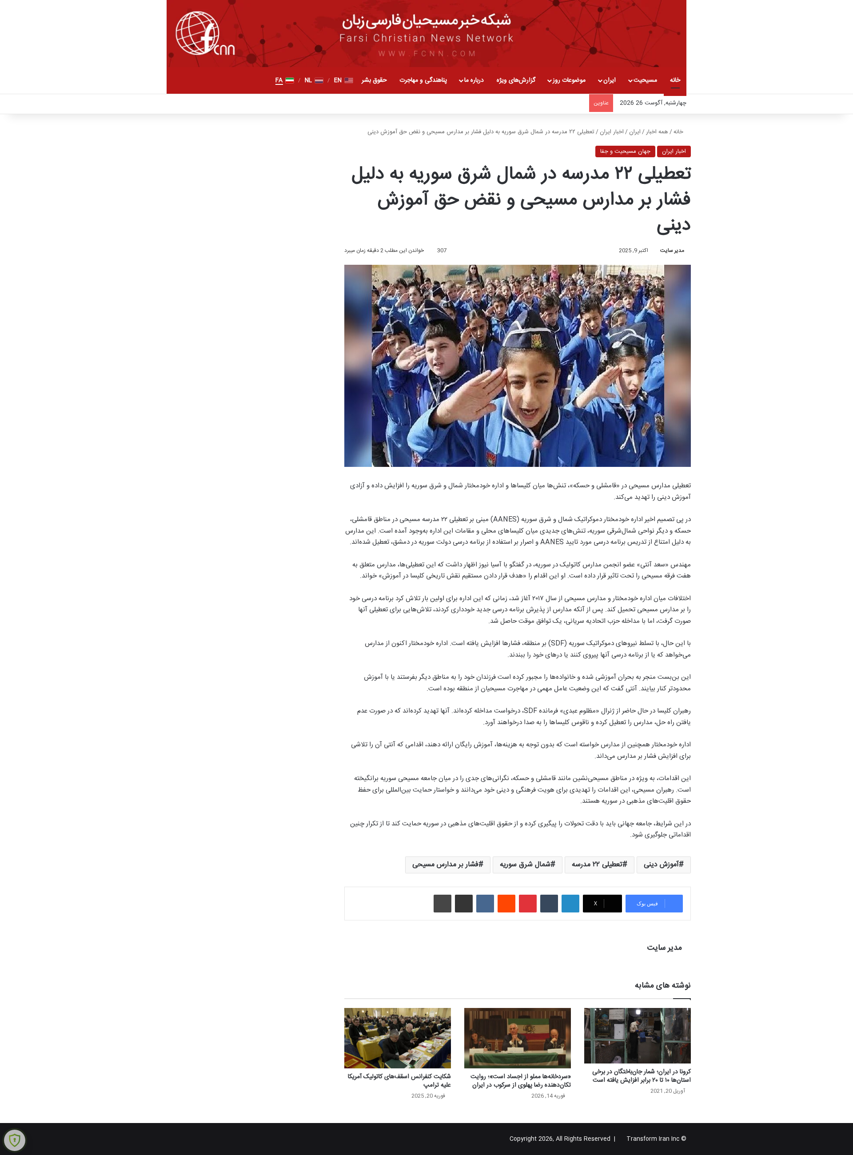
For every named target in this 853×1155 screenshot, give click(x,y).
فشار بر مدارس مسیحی (445, 865)
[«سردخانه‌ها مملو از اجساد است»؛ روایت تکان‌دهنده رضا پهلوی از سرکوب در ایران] (517, 1038)
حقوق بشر (374, 80)
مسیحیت (645, 80)
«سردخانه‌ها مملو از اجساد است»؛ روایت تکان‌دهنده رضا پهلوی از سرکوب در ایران (520, 1081)
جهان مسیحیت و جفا (625, 151)
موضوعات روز (569, 80)
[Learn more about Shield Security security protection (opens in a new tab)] (15, 1140)
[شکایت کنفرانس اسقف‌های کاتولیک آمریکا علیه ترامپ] (397, 1038)
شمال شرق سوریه (525, 865)
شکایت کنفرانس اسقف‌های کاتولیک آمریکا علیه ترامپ (399, 1081)
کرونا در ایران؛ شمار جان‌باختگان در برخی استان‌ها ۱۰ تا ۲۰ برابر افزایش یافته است (641, 1076)
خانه (675, 80)
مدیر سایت (672, 250)
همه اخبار (657, 132)
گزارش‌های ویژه (516, 80)
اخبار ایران (612, 132)
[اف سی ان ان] (426, 33)
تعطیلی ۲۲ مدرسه (597, 865)
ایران (609, 80)
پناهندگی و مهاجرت (423, 80)
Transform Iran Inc (652, 1139)
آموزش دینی (661, 865)
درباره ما (474, 80)
